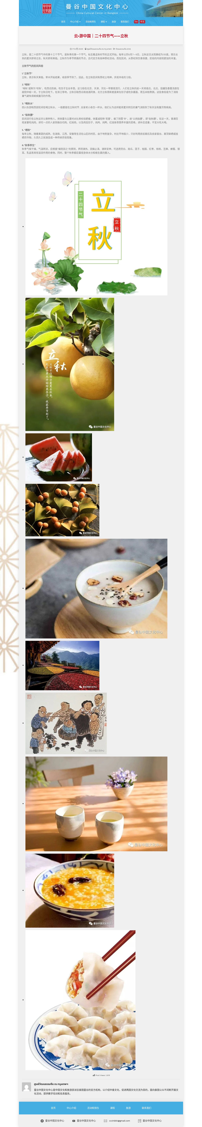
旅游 (114, 21)
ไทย (136, 21)
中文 (142, 21)
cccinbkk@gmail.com (119, 1120)
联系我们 (125, 21)
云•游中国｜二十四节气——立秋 (101, 35)
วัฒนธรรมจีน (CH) (123, 49)
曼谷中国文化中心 (54, 1120)
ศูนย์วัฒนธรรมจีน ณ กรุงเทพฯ (99, 49)
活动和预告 (90, 21)
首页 (63, 21)
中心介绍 (74, 21)
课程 (103, 21)
